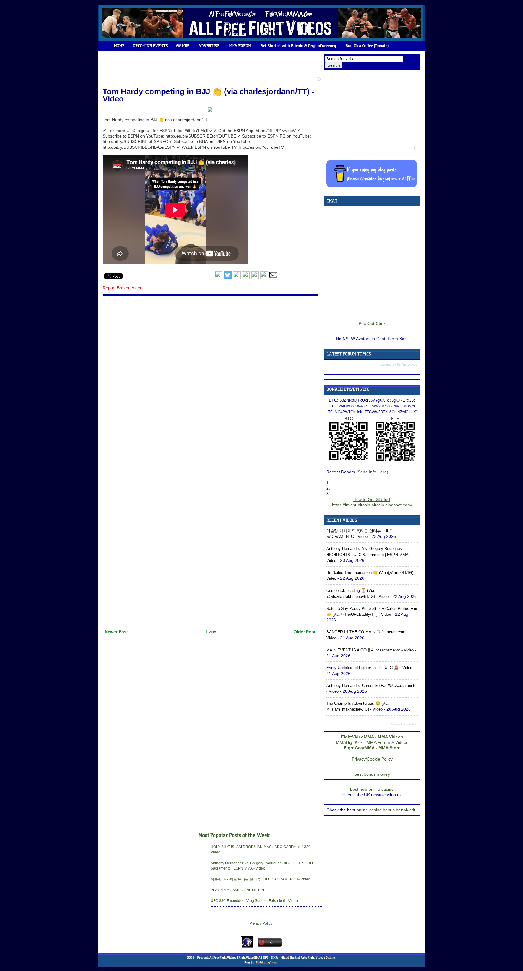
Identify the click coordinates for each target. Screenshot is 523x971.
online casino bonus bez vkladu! (387, 809)
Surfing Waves (407, 364)
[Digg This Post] (246, 278)
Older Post (304, 631)
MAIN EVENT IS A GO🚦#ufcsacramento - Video (370, 650)
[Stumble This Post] (255, 278)
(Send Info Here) (372, 471)
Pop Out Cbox (372, 323)
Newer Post (116, 631)
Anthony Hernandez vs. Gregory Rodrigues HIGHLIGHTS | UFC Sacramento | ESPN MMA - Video (368, 554)
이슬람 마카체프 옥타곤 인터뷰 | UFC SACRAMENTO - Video (260, 879)
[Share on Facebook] (219, 278)
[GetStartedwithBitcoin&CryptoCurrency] (299, 45)
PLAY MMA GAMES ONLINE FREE (239, 890)
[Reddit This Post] (264, 278)
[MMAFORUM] (240, 45)
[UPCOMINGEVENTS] (150, 45)
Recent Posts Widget (404, 724)
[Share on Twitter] (228, 278)
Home (211, 631)
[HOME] (119, 45)
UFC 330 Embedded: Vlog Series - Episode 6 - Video (254, 901)
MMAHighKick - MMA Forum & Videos (372, 742)
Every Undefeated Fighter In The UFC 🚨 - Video (369, 667)
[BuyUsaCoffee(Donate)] (367, 45)
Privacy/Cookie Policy (372, 759)
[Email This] (273, 278)
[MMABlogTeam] (267, 962)
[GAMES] (182, 45)
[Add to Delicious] (237, 278)
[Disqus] (210, 390)
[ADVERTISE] (209, 45)
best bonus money (372, 774)
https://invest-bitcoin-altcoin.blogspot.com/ (372, 504)
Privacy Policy (260, 923)
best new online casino (372, 789)
